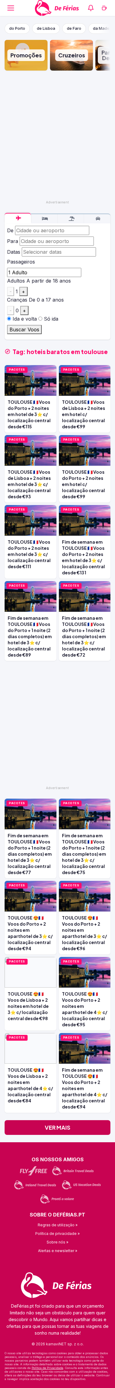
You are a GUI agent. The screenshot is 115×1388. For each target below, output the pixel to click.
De (10, 230)
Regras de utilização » (58, 1225)
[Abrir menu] (11, 8)
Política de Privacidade (47, 1368)
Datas (13, 252)
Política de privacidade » (57, 1233)
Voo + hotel (71, 219)
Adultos (16, 281)
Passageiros (21, 262)
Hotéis (44, 219)
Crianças (17, 300)
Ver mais (57, 1127)
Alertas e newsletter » (57, 1250)
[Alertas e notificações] (91, 8)
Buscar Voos (24, 329)
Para (12, 241)
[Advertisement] (57, 135)
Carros (97, 219)
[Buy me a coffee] (104, 8)
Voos (18, 218)
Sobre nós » (57, 1242)
